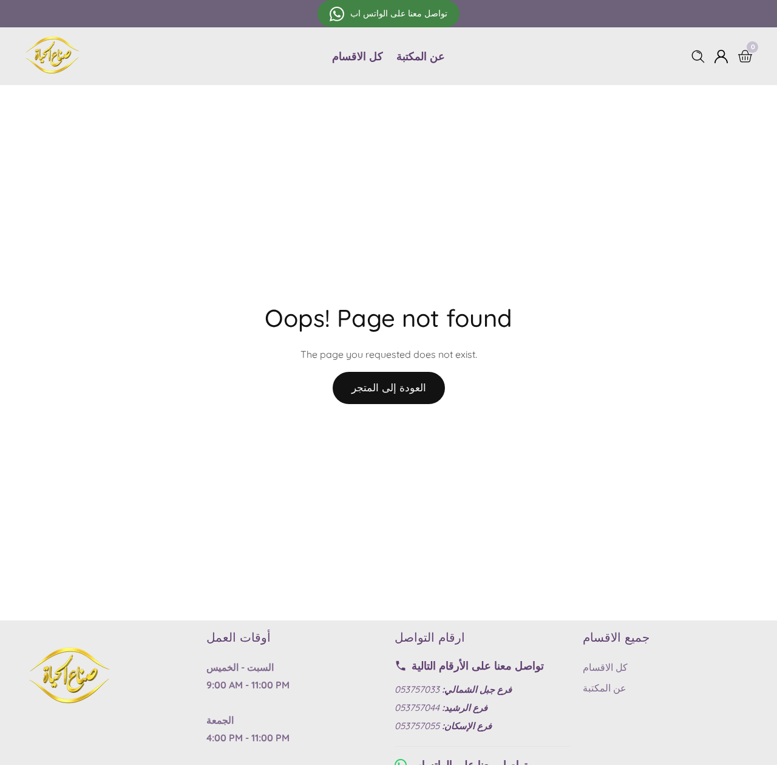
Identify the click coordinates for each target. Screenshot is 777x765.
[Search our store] (700, 56)
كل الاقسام (357, 56)
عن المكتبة (420, 56)
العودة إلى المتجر (388, 387)
